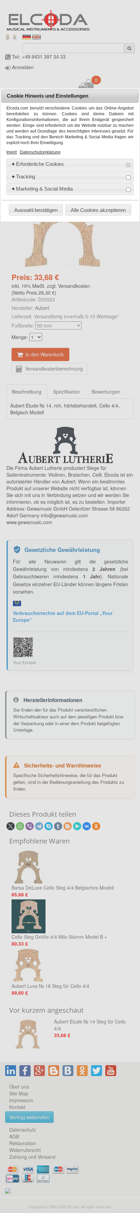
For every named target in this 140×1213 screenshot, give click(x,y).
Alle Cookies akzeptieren (98, 210)
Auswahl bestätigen (35, 210)
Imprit (11, 152)
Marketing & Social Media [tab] (44, 189)
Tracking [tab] (25, 176)
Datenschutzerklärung (40, 152)
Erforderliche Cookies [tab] (40, 164)
